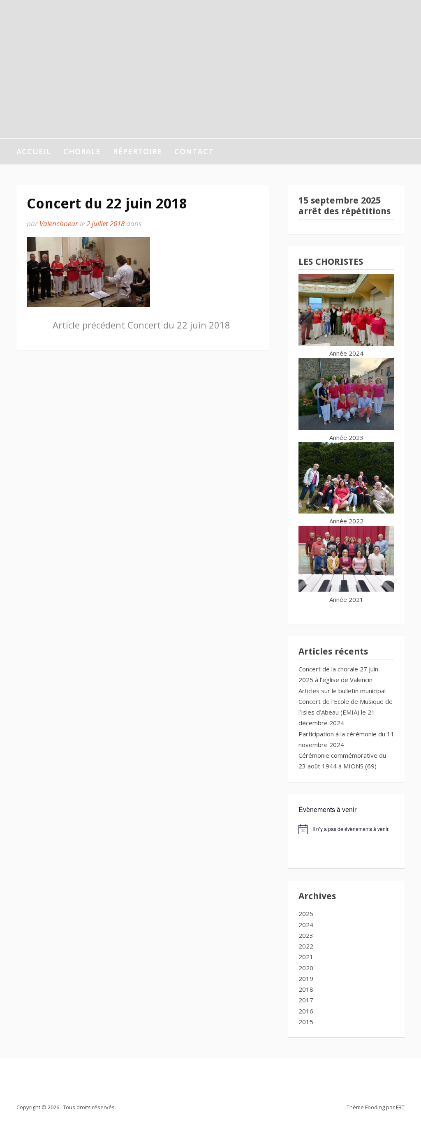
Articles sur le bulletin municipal (342, 691)
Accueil (33, 151)
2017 (305, 1000)
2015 (305, 1022)
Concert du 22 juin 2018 (141, 325)
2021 (305, 957)
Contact (194, 151)
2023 (305, 935)
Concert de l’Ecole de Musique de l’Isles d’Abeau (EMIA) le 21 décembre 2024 (345, 712)
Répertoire (137, 151)
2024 (305, 925)
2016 (305, 1011)
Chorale (82, 151)
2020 (305, 968)
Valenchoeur (58, 223)
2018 (305, 989)
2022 (305, 946)
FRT (400, 1107)
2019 (305, 978)
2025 (305, 913)
